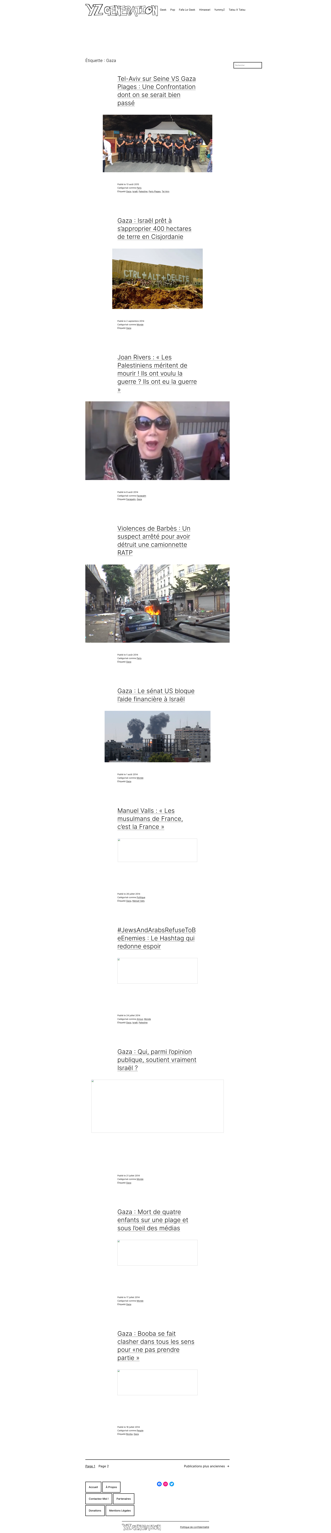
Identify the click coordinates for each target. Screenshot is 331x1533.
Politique (141, 897)
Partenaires (123, 1498)
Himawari (204, 9)
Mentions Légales (120, 1510)
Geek (163, 9)
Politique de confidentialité (194, 1527)
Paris (139, 187)
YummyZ (219, 9)
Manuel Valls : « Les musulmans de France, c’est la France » (150, 819)
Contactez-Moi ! (99, 1498)
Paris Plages (155, 191)
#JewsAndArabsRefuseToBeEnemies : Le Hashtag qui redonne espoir (156, 938)
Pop (172, 9)
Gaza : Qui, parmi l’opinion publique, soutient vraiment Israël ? (156, 1060)
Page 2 (104, 1466)
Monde (140, 324)
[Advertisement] (165, 39)
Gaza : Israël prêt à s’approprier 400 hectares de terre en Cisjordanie (154, 229)
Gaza (128, 191)
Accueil (93, 1487)
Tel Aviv (165, 191)
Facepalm (141, 495)
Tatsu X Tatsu (237, 9)
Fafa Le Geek (187, 9)
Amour (140, 1019)
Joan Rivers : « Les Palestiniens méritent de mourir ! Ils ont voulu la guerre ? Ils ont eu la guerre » (157, 373)
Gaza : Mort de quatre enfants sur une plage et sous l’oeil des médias (152, 1220)
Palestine (143, 191)
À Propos (111, 1487)
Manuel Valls (138, 901)
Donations (95, 1510)
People (140, 1430)
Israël (135, 191)
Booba (129, 1434)
